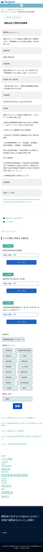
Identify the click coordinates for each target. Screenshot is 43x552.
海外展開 (8, 377)
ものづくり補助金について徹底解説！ (13, 431)
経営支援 (8, 372)
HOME (5, 533)
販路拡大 (8, 356)
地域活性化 (24, 372)
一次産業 (8, 388)
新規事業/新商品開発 (24, 350)
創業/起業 (25, 361)
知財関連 (24, 377)
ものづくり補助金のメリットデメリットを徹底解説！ (18, 417)
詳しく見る (22, 262)
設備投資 (8, 350)
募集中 (8, 399)
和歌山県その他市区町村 (14, 218)
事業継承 (8, 366)
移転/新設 (9, 361)
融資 (24, 388)
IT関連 (24, 356)
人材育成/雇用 (24, 383)
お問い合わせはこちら (9, 231)
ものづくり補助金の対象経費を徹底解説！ (14, 444)
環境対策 (8, 383)
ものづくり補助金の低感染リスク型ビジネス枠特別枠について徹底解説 (21, 424)
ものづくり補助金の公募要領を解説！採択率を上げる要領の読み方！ (21, 437)
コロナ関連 (9, 222)
